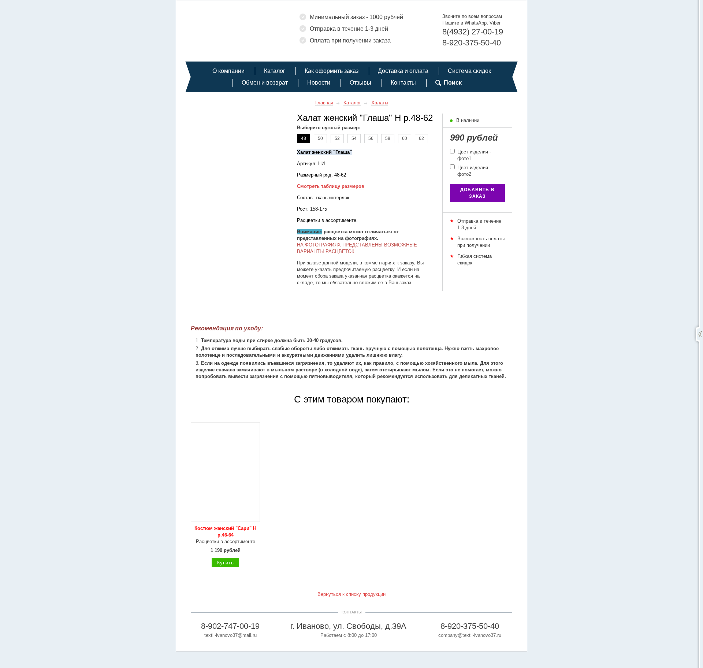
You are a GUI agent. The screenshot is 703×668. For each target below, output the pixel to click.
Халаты (379, 102)
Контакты (403, 82)
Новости (318, 82)
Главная (324, 102)
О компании (228, 71)
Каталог (274, 71)
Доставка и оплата (403, 71)
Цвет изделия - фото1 (473, 155)
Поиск (453, 82)
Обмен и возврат (265, 82)
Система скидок (469, 71)
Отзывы (360, 82)
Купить (225, 562)
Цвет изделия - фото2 (473, 171)
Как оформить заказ (331, 71)
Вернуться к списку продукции (351, 594)
